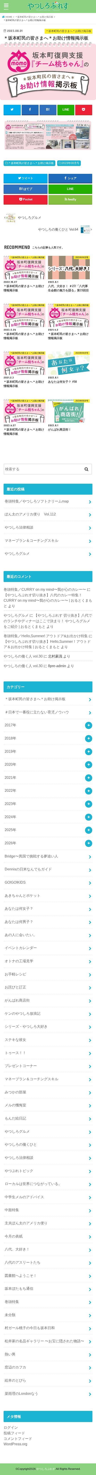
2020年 (10, 764)
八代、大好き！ (17, 1249)
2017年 (10, 725)
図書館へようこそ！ (21, 1275)
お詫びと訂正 (15, 987)
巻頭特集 (12, 1302)
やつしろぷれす (45, 1469)
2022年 (10, 790)
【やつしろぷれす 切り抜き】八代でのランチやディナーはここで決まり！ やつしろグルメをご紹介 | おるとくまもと (48, 620)
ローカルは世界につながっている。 (33, 1184)
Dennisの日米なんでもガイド (28, 869)
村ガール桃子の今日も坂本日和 (30, 1328)
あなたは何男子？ (19, 922)
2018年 (10, 738)
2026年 (10, 843)
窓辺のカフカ (15, 1367)
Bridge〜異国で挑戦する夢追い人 (31, 856)
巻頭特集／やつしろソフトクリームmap (37, 501)
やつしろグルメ (17, 553)
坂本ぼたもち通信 (19, 1288)
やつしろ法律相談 (19, 527)
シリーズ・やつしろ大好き (26, 1026)
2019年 (10, 751)
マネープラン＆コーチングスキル (31, 540)
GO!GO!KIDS (15, 882)
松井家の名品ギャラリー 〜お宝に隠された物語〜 (44, 1341)
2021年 (10, 777)
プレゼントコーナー (21, 1066)
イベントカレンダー (21, 948)
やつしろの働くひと (21, 1144)
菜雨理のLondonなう (21, 1393)
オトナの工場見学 (19, 961)
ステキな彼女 (15, 1040)
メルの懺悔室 (15, 1105)
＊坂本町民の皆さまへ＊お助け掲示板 (31, 163)
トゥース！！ (15, 1053)
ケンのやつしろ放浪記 (22, 1013)
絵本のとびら (15, 1380)
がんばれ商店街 (17, 1000)
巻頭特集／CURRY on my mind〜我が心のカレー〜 (45, 589)
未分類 (10, 1315)
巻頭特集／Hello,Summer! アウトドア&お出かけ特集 (46, 636)
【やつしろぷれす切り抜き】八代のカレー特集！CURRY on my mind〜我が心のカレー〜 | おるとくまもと (48, 600)
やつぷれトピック (19, 1171)
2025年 (10, 830)
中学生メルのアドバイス (24, 1197)
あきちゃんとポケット (22, 895)
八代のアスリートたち (22, 1262)
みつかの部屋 (15, 1092)
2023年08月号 (70, 163)
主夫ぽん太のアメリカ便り (26, 1223)
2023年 (10, 804)
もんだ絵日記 (15, 1118)
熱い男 (10, 1354)
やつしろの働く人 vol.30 (23, 656)
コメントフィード (18, 1439)
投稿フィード (14, 1433)
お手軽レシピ (15, 974)
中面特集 (12, 1210)
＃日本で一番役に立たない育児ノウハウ (37, 712)
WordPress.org (15, 1444)
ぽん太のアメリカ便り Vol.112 (30, 514)
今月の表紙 (14, 1236)
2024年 (10, 817)
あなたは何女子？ (19, 908)
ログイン (11, 1427)
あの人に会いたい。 (21, 935)
